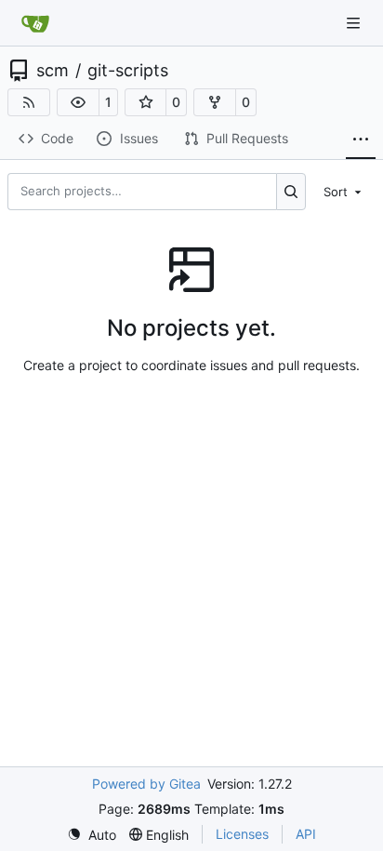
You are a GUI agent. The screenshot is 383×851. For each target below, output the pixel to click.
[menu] (344, 190)
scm (52, 70)
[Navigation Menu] (355, 22)
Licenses (242, 834)
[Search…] (291, 191)
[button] (78, 102)
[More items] (361, 139)
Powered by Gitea (146, 783)
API (306, 834)
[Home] (35, 23)
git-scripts (127, 70)
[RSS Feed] (28, 102)
